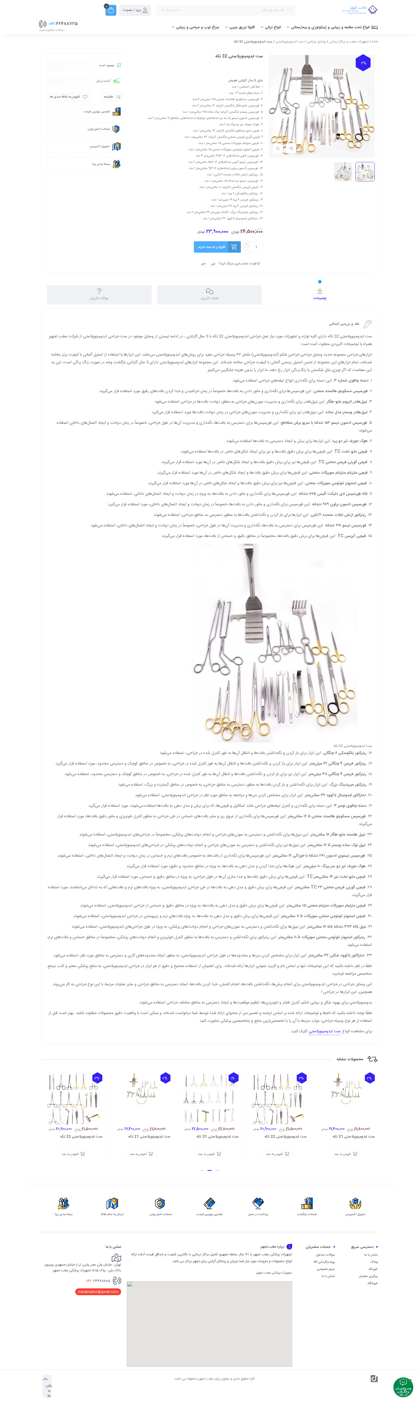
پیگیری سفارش (368, 1276)
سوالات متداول (325, 1255)
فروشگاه (373, 1283)
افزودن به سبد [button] (342, 1154)
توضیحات (319, 298)
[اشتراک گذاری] (291, 148)
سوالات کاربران (99, 298)
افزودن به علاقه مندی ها (65, 97)
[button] (217, 1170)
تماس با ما (371, 1255)
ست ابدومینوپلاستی (289, 41)
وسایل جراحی (316, 41)
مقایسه (108, 97)
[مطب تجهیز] (360, 10)
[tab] (319, 295)
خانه (375, 41)
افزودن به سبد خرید (211, 247)
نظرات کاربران (210, 298)
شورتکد (373, 1269)
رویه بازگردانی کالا (324, 1262)
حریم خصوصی (326, 1269)
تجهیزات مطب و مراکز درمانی (349, 41)
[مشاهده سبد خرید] (110, 11)
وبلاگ (374, 1262)
